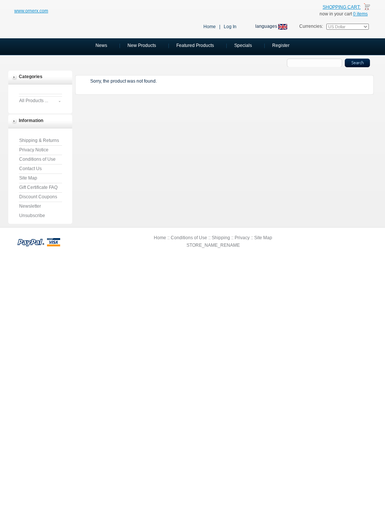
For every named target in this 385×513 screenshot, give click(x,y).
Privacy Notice (34, 149)
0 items (360, 14)
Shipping (221, 237)
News (101, 45)
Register (281, 45)
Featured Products (195, 45)
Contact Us (30, 168)
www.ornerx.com (31, 11)
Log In (230, 26)
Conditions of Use (37, 159)
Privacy (242, 237)
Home (209, 26)
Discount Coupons (38, 196)
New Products (141, 45)
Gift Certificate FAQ (38, 187)
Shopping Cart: (342, 7)
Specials (243, 45)
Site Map (28, 178)
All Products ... (33, 100)
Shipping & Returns (39, 140)
